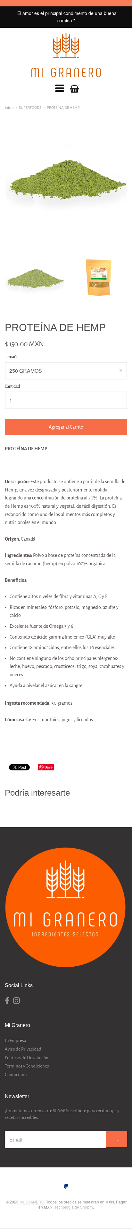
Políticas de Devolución (26, 1057)
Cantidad (12, 386)
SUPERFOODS (30, 108)
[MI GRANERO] (66, 55)
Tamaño (12, 357)
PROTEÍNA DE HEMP (63, 108)
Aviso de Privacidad (23, 1049)
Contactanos (17, 1074)
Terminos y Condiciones (27, 1066)
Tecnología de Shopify (73, 1207)
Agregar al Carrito (66, 427)
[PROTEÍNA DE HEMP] (34, 277)
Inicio (9, 108)
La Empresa (15, 1040)
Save (49, 767)
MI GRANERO (32, 1201)
